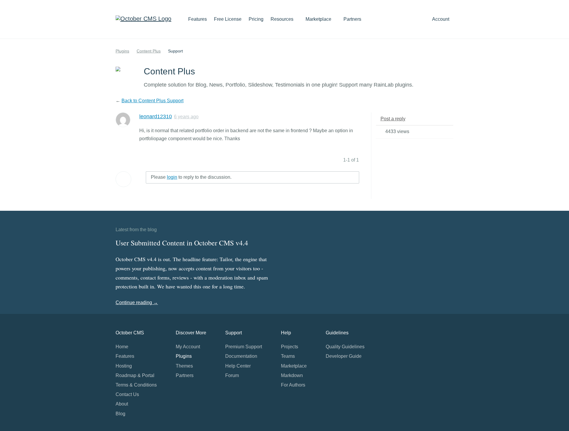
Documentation (241, 356)
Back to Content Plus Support (152, 100)
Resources (283, 19)
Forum (232, 375)
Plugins (122, 51)
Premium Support (243, 346)
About (122, 403)
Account (441, 19)
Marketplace (319, 19)
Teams (288, 356)
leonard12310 (155, 116)
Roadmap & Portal (135, 375)
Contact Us (127, 394)
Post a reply (393, 118)
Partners (352, 19)
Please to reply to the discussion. (191, 177)
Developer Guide (344, 356)
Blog (120, 413)
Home (122, 346)
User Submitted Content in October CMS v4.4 (182, 243)
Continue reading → (137, 302)
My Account (188, 346)
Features (197, 19)
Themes (184, 365)
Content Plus (149, 51)
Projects (289, 346)
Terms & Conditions (136, 384)
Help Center (238, 365)
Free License (228, 19)
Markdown (292, 375)
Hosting (124, 365)
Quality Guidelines (345, 346)
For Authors (293, 384)
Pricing (256, 19)
